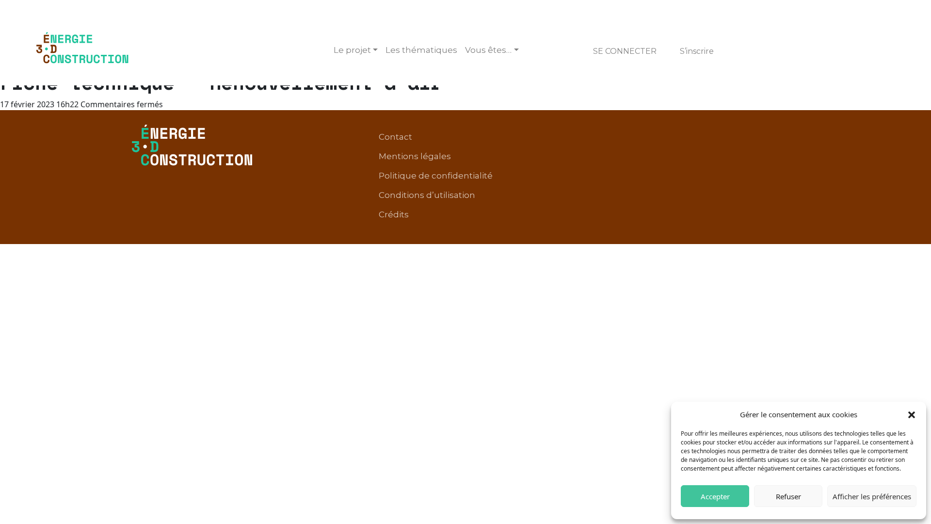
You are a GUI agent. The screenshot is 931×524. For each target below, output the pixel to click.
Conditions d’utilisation (427, 195)
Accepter (715, 496)
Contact (395, 137)
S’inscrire (697, 51)
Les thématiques (421, 50)
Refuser (788, 496)
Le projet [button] (352, 50)
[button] (911, 414)
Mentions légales (415, 156)
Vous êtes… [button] (488, 50)
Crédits (394, 214)
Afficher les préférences (872, 496)
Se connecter (625, 51)
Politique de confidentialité (436, 175)
